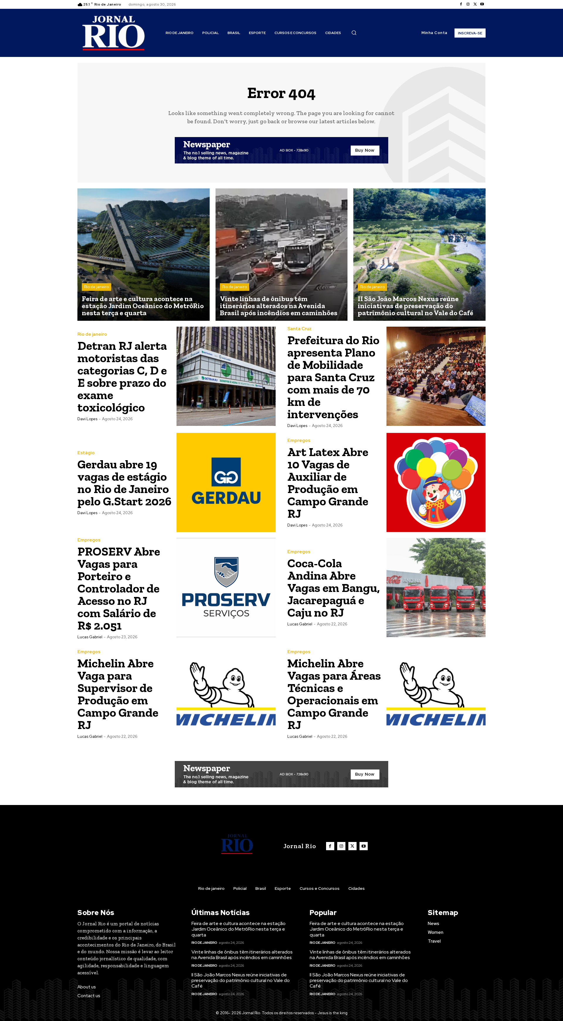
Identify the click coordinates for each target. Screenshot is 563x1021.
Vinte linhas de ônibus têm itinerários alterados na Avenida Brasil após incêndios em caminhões (242, 955)
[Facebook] (460, 4)
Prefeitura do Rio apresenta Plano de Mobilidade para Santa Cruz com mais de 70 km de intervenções (333, 377)
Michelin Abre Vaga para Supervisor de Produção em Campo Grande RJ (117, 694)
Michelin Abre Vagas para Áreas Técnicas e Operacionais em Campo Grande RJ (334, 694)
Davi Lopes (87, 418)
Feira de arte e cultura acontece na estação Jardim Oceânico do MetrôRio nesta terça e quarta (238, 929)
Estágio (86, 453)
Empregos (298, 440)
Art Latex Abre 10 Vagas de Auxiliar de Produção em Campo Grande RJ (327, 482)
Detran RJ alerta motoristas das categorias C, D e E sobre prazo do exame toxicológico (122, 376)
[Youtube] (482, 4)
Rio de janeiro (96, 286)
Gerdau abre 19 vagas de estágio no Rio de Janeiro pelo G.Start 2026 (124, 483)
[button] (354, 32)
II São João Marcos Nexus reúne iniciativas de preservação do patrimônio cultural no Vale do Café (240, 980)
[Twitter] (475, 4)
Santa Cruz (299, 329)
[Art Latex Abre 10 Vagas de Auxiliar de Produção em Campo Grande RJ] (436, 482)
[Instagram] (468, 4)
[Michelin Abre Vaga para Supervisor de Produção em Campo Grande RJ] (226, 693)
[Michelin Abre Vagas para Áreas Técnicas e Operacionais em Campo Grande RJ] (436, 693)
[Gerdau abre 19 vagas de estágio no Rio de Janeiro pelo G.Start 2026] (226, 482)
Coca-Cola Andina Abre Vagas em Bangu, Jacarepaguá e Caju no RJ (333, 588)
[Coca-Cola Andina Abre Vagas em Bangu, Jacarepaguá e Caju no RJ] (436, 587)
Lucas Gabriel (89, 636)
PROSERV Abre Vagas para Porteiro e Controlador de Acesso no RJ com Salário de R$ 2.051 (118, 588)
